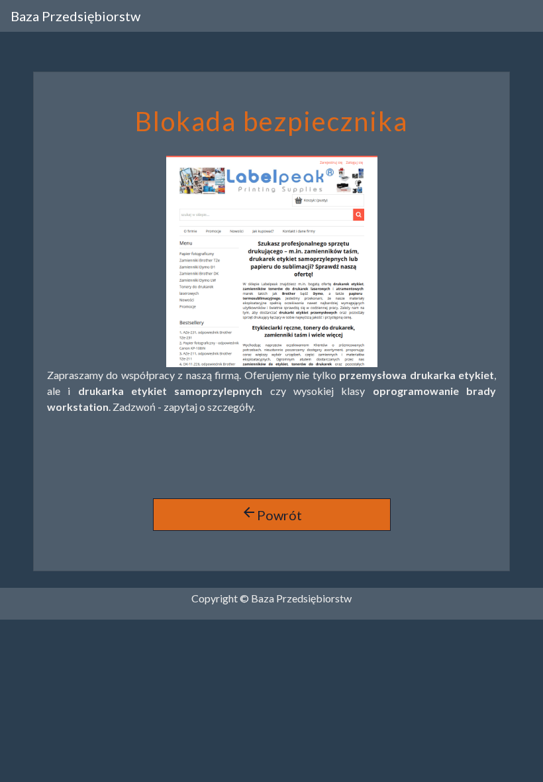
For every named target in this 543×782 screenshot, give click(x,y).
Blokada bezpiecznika (271, 121)
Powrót (271, 513)
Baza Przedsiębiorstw (75, 16)
